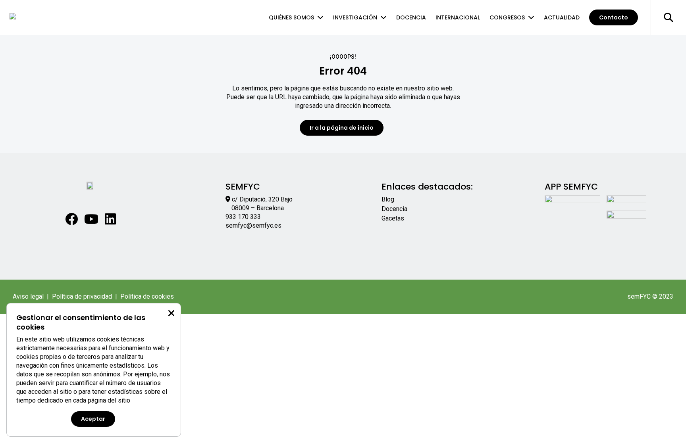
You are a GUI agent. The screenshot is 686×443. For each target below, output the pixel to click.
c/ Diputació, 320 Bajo (262, 199)
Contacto (613, 17)
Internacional (457, 17)
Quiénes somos (291, 17)
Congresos (507, 17)
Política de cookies (147, 296)
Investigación (355, 17)
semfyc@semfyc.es (253, 225)
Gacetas (393, 218)
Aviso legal (28, 296)
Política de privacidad (82, 296)
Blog (388, 199)
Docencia (411, 17)
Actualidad (562, 17)
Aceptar (93, 419)
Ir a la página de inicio (342, 128)
